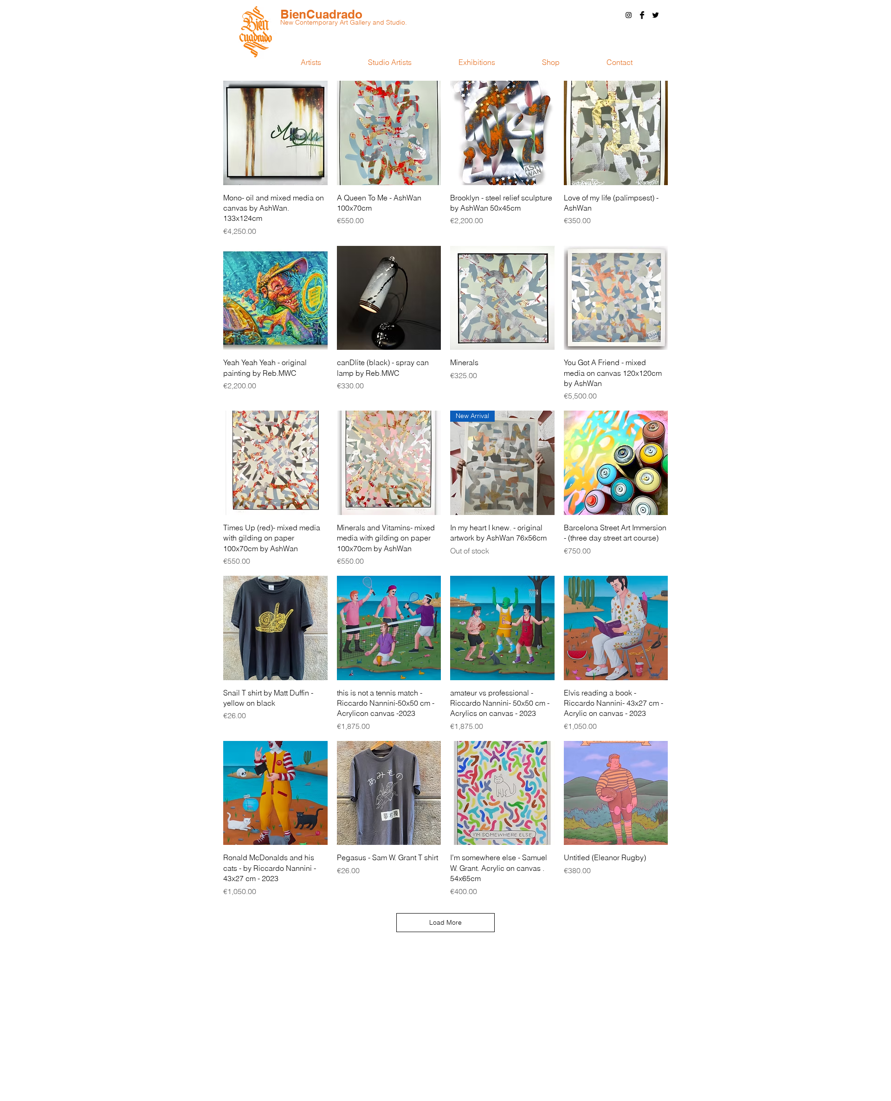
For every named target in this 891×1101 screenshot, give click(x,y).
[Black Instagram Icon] (629, 15)
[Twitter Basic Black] (655, 15)
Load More (445, 922)
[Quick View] (275, 133)
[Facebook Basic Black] (642, 15)
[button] (619, 62)
